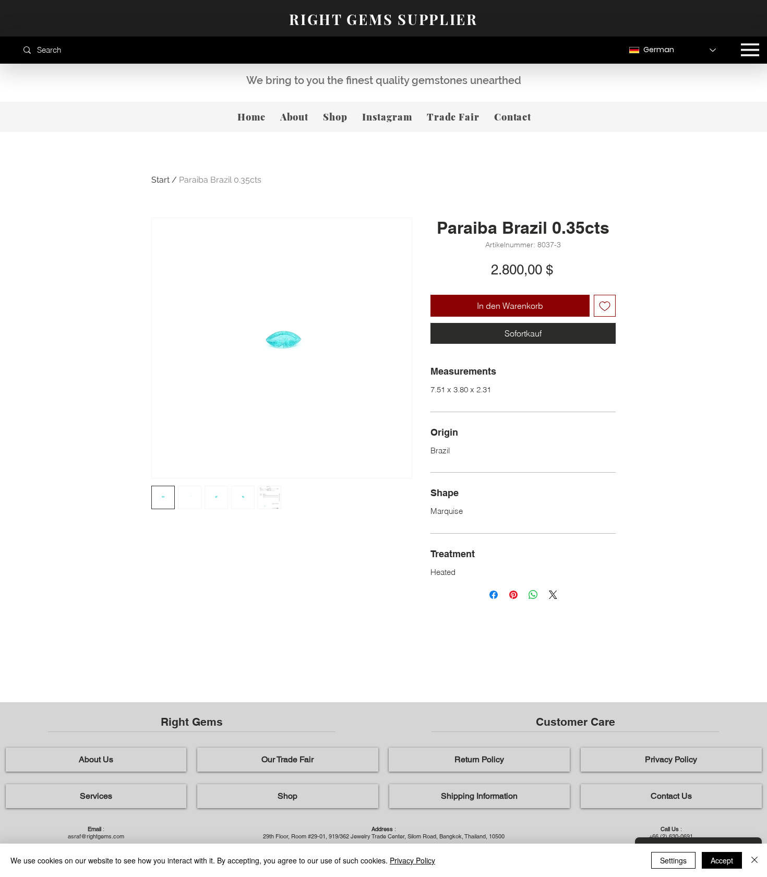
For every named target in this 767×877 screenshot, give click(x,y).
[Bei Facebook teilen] (493, 594)
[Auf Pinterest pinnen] (513, 594)
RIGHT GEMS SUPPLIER (383, 19)
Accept (722, 860)
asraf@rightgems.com (96, 836)
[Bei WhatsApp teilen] (533, 594)
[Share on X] (553, 594)
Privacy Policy (412, 860)
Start (160, 180)
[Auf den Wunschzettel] (605, 306)
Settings (673, 860)
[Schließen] (754, 860)
